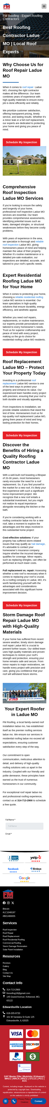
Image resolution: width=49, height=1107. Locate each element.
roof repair (27, 87)
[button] (44, 6)
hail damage (38, 544)
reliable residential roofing (29, 297)
